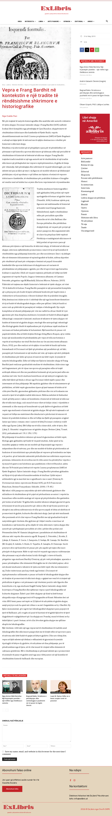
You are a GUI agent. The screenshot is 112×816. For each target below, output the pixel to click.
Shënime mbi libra (17, 85)
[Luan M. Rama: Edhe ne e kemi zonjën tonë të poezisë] (60, 687)
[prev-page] (3, 710)
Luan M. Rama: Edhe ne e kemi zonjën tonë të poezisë (60, 698)
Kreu (3, 85)
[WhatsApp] (97, 50)
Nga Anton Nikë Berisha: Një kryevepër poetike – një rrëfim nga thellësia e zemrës (12, 699)
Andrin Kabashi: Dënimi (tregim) (93, 81)
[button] (107, 21)
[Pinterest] (92, 50)
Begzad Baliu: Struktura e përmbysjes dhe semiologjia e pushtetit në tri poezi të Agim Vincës (36, 700)
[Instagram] (74, 780)
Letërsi (8, 85)
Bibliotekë (83, 84)
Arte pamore (84, 107)
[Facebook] (82, 50)
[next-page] (7, 710)
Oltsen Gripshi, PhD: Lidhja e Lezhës (94, 104)
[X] (87, 50)
